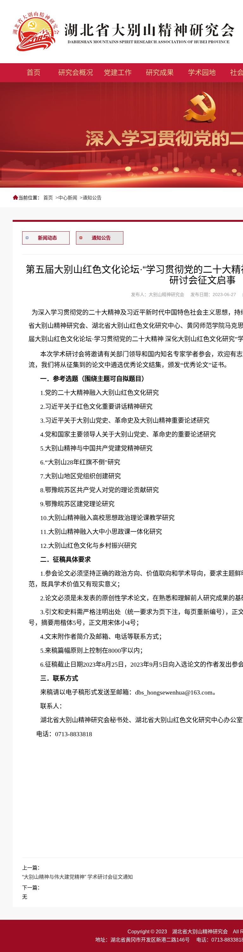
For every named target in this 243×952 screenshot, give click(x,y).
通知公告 (92, 197)
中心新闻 (67, 197)
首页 (48, 197)
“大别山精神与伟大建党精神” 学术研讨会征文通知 (77, 877)
